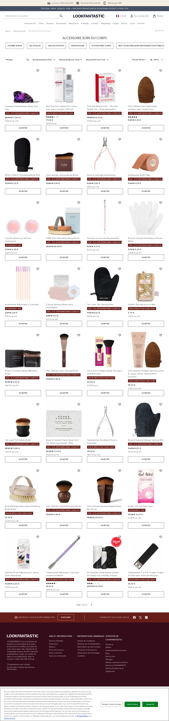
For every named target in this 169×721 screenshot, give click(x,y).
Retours (52, 647)
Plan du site (110, 656)
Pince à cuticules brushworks (101, 175)
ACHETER (23, 128)
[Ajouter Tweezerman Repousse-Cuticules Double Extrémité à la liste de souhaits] (79, 537)
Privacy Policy (82, 716)
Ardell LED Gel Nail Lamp (140, 506)
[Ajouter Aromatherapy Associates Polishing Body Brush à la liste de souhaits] (38, 471)
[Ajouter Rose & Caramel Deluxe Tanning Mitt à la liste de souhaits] (161, 404)
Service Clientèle (56, 641)
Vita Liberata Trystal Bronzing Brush (63, 506)
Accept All (150, 704)
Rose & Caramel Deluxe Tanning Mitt (146, 440)
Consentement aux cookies (18, 664)
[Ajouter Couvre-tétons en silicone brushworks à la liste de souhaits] (38, 203)
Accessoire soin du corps (84, 38)
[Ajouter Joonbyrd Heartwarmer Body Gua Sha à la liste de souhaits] (38, 71)
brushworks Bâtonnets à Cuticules (22, 304)
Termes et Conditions (86, 641)
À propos (109, 644)
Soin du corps (19, 31)
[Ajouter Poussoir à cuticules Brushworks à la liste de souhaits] (120, 203)
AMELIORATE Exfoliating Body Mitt (22, 175)
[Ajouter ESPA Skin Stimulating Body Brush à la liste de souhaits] (79, 203)
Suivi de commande (57, 656)
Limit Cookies (132, 704)
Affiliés (108, 647)
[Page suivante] (91, 605)
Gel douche (35, 46)
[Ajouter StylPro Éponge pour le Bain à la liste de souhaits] (161, 269)
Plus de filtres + (139, 60)
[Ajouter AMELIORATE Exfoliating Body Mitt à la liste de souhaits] (38, 139)
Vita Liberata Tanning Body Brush (62, 175)
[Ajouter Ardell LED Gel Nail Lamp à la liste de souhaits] (161, 471)
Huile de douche (56, 46)
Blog (107, 653)
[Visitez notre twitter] (140, 617)
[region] (84, 704)
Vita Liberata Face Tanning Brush (62, 371)
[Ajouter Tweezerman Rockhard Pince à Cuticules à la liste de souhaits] (120, 404)
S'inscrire (66, 617)
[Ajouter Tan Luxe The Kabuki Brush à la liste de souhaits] (38, 404)
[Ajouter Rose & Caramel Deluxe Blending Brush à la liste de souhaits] (38, 335)
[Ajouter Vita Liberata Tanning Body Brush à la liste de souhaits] (79, 139)
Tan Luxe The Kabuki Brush (18, 440)
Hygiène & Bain (15, 46)
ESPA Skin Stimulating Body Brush (63, 238)
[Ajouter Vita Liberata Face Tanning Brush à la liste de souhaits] (79, 335)
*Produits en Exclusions (87, 650)
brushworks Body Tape (139, 175)
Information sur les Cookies (88, 647)
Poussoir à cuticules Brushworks (103, 238)
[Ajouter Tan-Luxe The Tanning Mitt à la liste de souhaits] (120, 269)
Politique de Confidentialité (88, 644)
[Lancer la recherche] (61, 16)
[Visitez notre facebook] (134, 617)
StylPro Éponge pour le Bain (141, 304)
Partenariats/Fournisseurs (116, 650)
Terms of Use (9, 718)
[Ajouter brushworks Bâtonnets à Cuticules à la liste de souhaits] (38, 269)
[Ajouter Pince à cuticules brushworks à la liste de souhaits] (120, 139)
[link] (139, 16)
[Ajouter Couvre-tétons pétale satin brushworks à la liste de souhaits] (79, 269)
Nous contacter (55, 653)
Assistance (53, 644)
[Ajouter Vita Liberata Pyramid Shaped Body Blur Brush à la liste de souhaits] (120, 471)
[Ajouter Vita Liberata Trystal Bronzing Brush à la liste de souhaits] (79, 471)
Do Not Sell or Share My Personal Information (21, 668)
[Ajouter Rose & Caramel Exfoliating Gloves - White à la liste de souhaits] (161, 203)
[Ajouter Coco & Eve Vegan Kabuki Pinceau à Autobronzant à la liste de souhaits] (120, 335)
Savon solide (77, 46)
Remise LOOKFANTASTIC (116, 665)
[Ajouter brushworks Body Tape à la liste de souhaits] (161, 139)
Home (7, 31)
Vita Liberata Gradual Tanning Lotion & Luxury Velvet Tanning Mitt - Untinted (146, 374)
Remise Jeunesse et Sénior (117, 662)
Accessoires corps (101, 46)
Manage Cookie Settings (111, 704)
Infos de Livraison (56, 650)
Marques (109, 659)
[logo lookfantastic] (88, 16)
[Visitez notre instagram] (146, 617)
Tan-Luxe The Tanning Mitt (100, 304)
